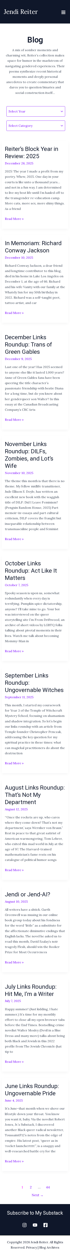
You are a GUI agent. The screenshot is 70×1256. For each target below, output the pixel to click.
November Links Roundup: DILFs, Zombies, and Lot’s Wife (29, 455)
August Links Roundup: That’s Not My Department (35, 794)
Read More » (14, 218)
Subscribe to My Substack (35, 1213)
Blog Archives (49, 1247)
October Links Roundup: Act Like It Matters (31, 570)
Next (37, 1195)
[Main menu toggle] (63, 12)
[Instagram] (24, 1225)
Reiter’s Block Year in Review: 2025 (31, 152)
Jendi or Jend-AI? (27, 894)
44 (48, 1187)
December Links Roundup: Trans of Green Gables (28, 344)
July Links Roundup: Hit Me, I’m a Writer (31, 990)
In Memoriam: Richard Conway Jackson (33, 247)
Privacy (31, 1247)
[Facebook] (45, 1225)
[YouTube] (35, 1225)
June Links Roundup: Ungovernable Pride (32, 1090)
